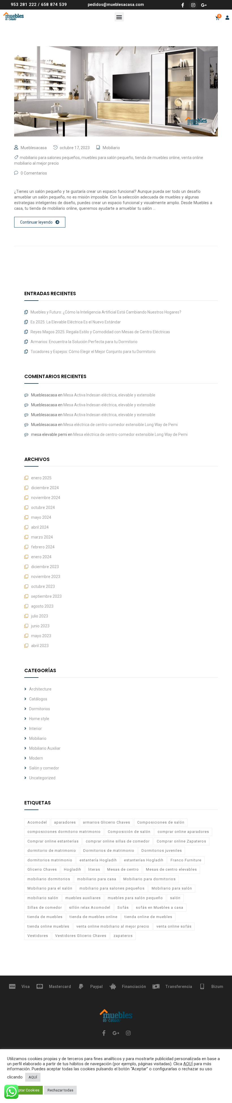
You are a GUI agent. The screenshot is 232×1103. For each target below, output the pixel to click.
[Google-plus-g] (203, 5)
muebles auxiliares (83, 898)
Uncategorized (42, 778)
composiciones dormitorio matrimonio (64, 832)
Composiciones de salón (160, 822)
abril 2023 (40, 645)
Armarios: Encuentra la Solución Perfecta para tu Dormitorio (84, 341)
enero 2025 (41, 478)
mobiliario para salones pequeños (50, 157)
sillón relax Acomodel (89, 907)
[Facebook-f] (182, 5)
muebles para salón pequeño (107, 157)
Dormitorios (39, 709)
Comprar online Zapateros (181, 841)
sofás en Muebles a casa (159, 907)
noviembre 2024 (45, 497)
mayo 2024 (41, 517)
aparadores (65, 822)
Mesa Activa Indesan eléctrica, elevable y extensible (109, 395)
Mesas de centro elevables (171, 869)
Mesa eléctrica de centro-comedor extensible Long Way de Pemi (120, 424)
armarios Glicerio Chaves (106, 822)
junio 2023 (40, 626)
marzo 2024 (42, 537)
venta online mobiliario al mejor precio (112, 926)
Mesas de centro (123, 869)
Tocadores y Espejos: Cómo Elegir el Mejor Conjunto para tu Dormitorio (93, 351)
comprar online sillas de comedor (118, 841)
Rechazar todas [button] (60, 1090)
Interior (35, 728)
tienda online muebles (48, 926)
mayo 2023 (41, 636)
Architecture (40, 689)
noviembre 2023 (45, 576)
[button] (119, 16)
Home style (39, 718)
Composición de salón (129, 832)
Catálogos (38, 699)
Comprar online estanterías (53, 841)
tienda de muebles (45, 917)
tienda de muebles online (157, 157)
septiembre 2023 (46, 596)
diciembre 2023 (45, 566)
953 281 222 (23, 4)
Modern (36, 758)
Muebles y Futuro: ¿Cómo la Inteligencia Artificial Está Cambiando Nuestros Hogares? (106, 312)
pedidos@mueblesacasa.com (116, 4)
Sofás (123, 907)
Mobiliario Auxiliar (45, 748)
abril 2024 (40, 527)
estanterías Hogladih (144, 860)
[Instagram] (193, 5)
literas (94, 869)
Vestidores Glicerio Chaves (80, 936)
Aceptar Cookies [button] (25, 1090)
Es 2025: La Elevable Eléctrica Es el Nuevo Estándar (76, 322)
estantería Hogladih (98, 860)
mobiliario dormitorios (48, 879)
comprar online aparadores (183, 832)
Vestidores (37, 936)
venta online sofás (174, 926)
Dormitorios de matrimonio (108, 850)
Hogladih (72, 869)
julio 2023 (39, 616)
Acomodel (37, 822)
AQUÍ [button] (33, 1077)
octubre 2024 (43, 507)
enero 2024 (41, 557)
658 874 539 (54, 4)
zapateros (123, 936)
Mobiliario (111, 147)
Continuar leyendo (36, 222)
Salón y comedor (44, 768)
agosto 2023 (42, 606)
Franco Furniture (186, 860)
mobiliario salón (42, 898)
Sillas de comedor (44, 907)
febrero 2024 (43, 547)
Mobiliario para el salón (49, 888)
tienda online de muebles (148, 917)
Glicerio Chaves (42, 869)
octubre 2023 (43, 586)
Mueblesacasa (34, 147)
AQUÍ (188, 1063)
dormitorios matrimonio (49, 860)
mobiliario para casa (96, 879)
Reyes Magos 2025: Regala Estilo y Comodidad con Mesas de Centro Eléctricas (100, 332)
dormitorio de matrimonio (51, 850)
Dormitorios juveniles (161, 850)
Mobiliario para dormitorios (149, 879)
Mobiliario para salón (172, 888)
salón (175, 898)
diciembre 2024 (45, 488)
